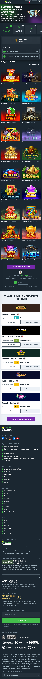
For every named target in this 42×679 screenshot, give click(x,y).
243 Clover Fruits (30, 180)
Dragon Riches (9, 161)
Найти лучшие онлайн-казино (22, 419)
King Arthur (29, 122)
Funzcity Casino (9, 403)
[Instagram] (10, 438)
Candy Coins (29, 200)
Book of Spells (30, 84)
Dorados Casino (9, 314)
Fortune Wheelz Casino (12, 358)
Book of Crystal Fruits (10, 201)
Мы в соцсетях (7, 435)
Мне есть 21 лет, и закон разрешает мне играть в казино (21, 626)
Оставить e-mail (8, 613)
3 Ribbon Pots (9, 221)
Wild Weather (30, 142)
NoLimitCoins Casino (11, 336)
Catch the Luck (9, 260)
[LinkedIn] (14, 438)
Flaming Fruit (9, 122)
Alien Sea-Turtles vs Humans (31, 261)
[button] (21, 675)
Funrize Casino (8, 381)
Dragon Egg (8, 103)
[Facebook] (3, 438)
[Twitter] (6, 438)
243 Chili (7, 240)
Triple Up (7, 180)
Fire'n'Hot (8, 142)
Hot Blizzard (8, 84)
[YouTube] (17, 438)
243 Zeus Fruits (30, 221)
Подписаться (21, 620)
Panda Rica (29, 240)
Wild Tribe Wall (30, 161)
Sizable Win (29, 103)
